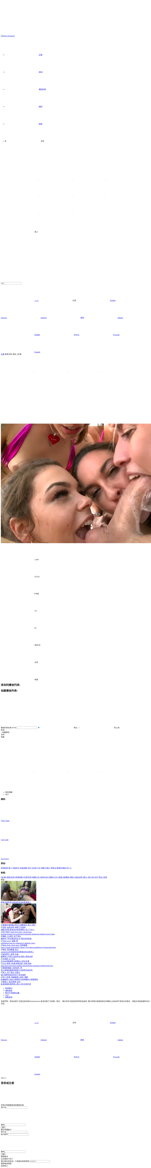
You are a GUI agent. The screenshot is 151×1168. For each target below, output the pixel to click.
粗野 (6, 975)
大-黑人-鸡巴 (30, 925)
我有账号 (4, 1156)
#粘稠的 (66, 877)
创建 (2, 737)
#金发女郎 (78, 877)
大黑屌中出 (17, 979)
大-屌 (20, 925)
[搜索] (75, 250)
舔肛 (14, 952)
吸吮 (64, 868)
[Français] (22, 196)
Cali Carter (5, 840)
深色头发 (18, 902)
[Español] (56, 213)
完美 (13, 975)
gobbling (4, 943)
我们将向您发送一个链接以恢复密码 (15, 1161)
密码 (2, 1125)
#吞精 (60, 877)
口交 (39, 868)
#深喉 (50, 877)
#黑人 (85, 877)
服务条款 (8, 990)
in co (15, 943)
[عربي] (89, 179)
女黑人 (47, 868)
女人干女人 (30, 930)
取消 (2, 730)
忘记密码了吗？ (7, 1159)
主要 (2, 354)
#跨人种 (91, 877)
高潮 (20, 930)
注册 (3, 1154)
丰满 (27, 961)
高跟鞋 (7, 984)
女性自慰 (26, 952)
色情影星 (4, 868)
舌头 (2, 961)
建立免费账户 (6, 1130)
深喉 (43, 868)
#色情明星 (19, 877)
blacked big (38, 934)
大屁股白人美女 (19, 961)
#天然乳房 (27, 877)
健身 (24, 975)
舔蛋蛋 (59, 868)
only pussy (31, 943)
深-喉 (8, 925)
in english (35, 947)
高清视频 (19, 952)
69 (5, 961)
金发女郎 (15, 930)
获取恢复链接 (6, 1163)
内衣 (26, 939)
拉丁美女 (7, 939)
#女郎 (105, 877)
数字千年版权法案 (12, 993)
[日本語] (122, 196)
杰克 (11, 952)
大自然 (34, 868)
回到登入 (4, 1166)
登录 (3, 1127)
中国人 (10, 956)
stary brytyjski (27, 947)
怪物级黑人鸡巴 (7, 979)
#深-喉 (3, 877)
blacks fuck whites (48, 934)
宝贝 (29, 868)
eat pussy (10, 943)
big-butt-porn (48, 966)
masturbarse (5, 952)
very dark (24, 943)
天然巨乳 (29, 970)
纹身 (30, 939)
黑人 (10, 868)
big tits (31, 934)
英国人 (23, 956)
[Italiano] (89, 196)
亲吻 (8, 961)
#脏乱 (72, 877)
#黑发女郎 (10, 877)
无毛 (22, 984)
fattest (19, 943)
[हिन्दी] (56, 196)
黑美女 (53, 868)
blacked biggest (23, 934)
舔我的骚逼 (8, 970)
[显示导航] (75, 18)
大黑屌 (3, 925)
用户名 (3, 1107)
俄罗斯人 (13, 984)
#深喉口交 (36, 877)
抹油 (9, 975)
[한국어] (22, 213)
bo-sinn (22, 966)
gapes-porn (40, 966)
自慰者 (24, 902)
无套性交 (15, 868)
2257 (7, 995)
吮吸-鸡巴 (14, 925)
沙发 (13, 902)
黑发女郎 (29, 956)
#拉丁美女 (98, 877)
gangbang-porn (30, 966)
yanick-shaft (16, 966)
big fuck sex (14, 934)
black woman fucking (8, 947)
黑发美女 (15, 939)
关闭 (2, 735)
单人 (32, 952)
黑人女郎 (20, 970)
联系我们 (8, 988)
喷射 (36, 979)
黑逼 (15, 970)
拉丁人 (69, 868)
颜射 (2, 939)
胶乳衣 (8, 902)
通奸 (27, 979)
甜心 (2, 975)
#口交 (55, 877)
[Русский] (22, 179)
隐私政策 (8, 997)
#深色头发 (44, 877)
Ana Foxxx (5, 859)
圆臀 (2, 956)
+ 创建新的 (5, 732)
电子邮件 (4, 1134)
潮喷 (2, 930)
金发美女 (16, 956)
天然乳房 (7, 930)
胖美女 (3, 902)
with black (52, 947)
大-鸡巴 (21, 939)
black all (19, 947)
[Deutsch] (89, 213)
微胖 (11, 961)
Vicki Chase (5, 821)
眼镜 (24, 925)
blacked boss (5, 934)
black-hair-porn (6, 966)
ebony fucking (43, 947)
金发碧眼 (23, 868)
